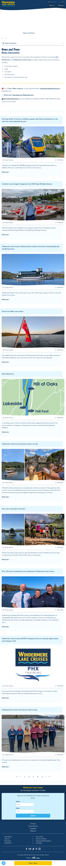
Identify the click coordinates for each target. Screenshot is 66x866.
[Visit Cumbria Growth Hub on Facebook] (27, 849)
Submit (33, 816)
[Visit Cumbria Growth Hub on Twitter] (36, 849)
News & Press (8, 837)
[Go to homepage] (2, 38)
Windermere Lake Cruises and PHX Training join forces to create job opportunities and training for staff (30, 640)
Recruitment (7, 841)
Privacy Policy (39, 837)
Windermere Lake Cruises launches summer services (20, 444)
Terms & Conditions (41, 839)
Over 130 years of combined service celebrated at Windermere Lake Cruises (28, 571)
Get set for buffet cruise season (12, 311)
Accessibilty (39, 843)
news (6, 38)
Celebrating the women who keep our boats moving (19, 710)
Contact (33, 824)
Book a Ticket (33, 863)
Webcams (33, 831)
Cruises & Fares (33, 826)
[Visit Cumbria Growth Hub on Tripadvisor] (30, 849)
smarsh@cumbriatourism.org (50, 88)
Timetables (33, 828)
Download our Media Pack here (23, 95)
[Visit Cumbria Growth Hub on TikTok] (33, 849)
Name (18, 801)
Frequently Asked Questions (43, 841)
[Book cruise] (8, 863)
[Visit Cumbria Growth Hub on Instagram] (39, 849)
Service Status (53, 2)
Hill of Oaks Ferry (8, 374)
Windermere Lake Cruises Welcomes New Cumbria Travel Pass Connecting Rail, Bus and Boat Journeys (30, 248)
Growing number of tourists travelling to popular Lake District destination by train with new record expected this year (30, 120)
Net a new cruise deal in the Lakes (13, 509)
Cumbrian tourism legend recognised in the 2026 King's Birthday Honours (27, 184)
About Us (7, 839)
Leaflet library (8, 843)
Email (17, 808)
